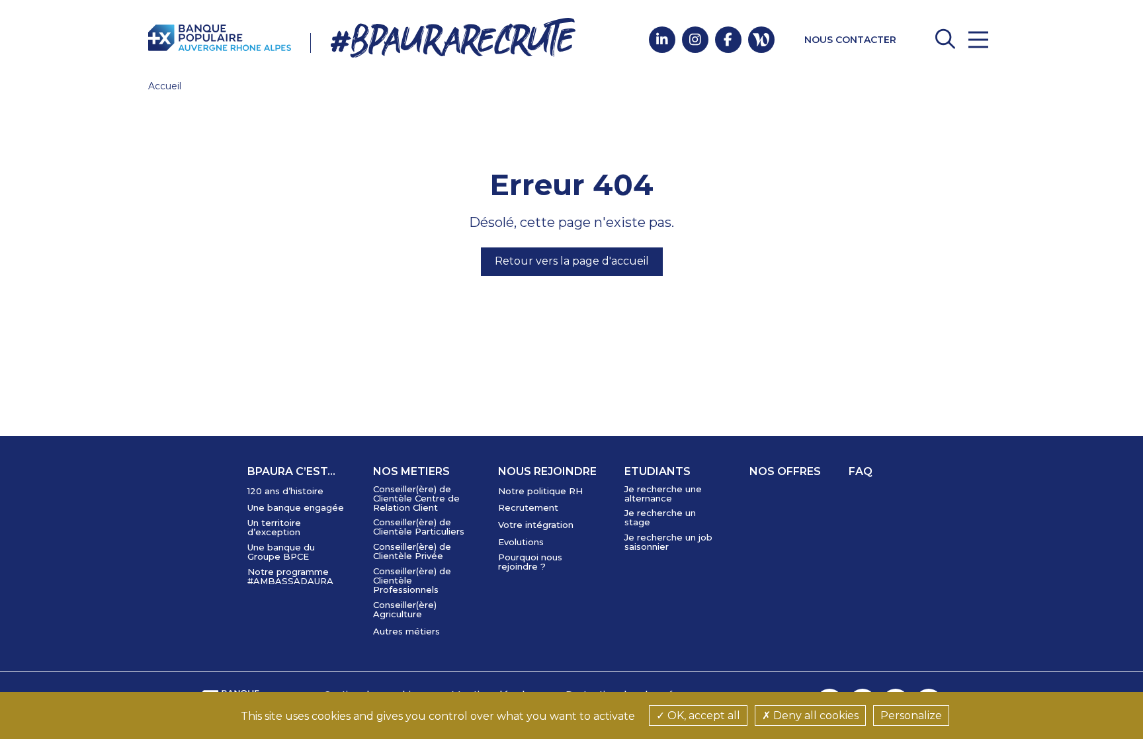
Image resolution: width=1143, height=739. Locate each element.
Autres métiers (406, 631)
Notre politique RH (540, 491)
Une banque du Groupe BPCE (281, 552)
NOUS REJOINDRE (547, 471)
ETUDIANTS (657, 471)
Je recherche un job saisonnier (668, 542)
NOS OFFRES (785, 471)
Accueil (164, 86)
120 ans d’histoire (285, 491)
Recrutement (528, 507)
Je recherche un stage (660, 517)
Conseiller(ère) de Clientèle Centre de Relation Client (416, 498)
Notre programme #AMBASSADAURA (290, 576)
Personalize (911, 715)
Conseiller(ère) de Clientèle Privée (412, 551)
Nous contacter (850, 40)
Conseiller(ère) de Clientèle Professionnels (412, 580)
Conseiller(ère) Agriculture (405, 609)
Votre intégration (535, 524)
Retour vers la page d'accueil (572, 261)
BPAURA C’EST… (291, 471)
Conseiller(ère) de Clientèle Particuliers (418, 526)
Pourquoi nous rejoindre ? (530, 561)
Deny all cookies (815, 715)
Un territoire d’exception (274, 527)
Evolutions (521, 541)
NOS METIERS (411, 471)
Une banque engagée (295, 507)
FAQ (860, 471)
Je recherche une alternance (663, 493)
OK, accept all (702, 715)
